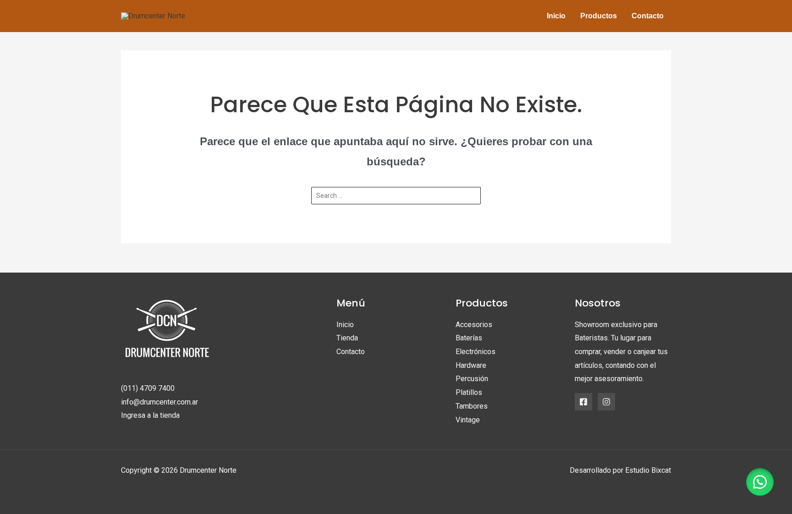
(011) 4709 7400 (148, 388)
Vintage (468, 420)
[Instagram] (606, 401)
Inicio (345, 324)
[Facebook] (583, 401)
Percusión (472, 378)
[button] (760, 482)
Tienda (347, 338)
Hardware (471, 365)
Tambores (472, 406)
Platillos (469, 392)
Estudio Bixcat (648, 470)
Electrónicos (475, 351)
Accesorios (474, 324)
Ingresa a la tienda (150, 415)
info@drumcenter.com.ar (159, 402)
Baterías (469, 338)
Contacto (350, 351)
